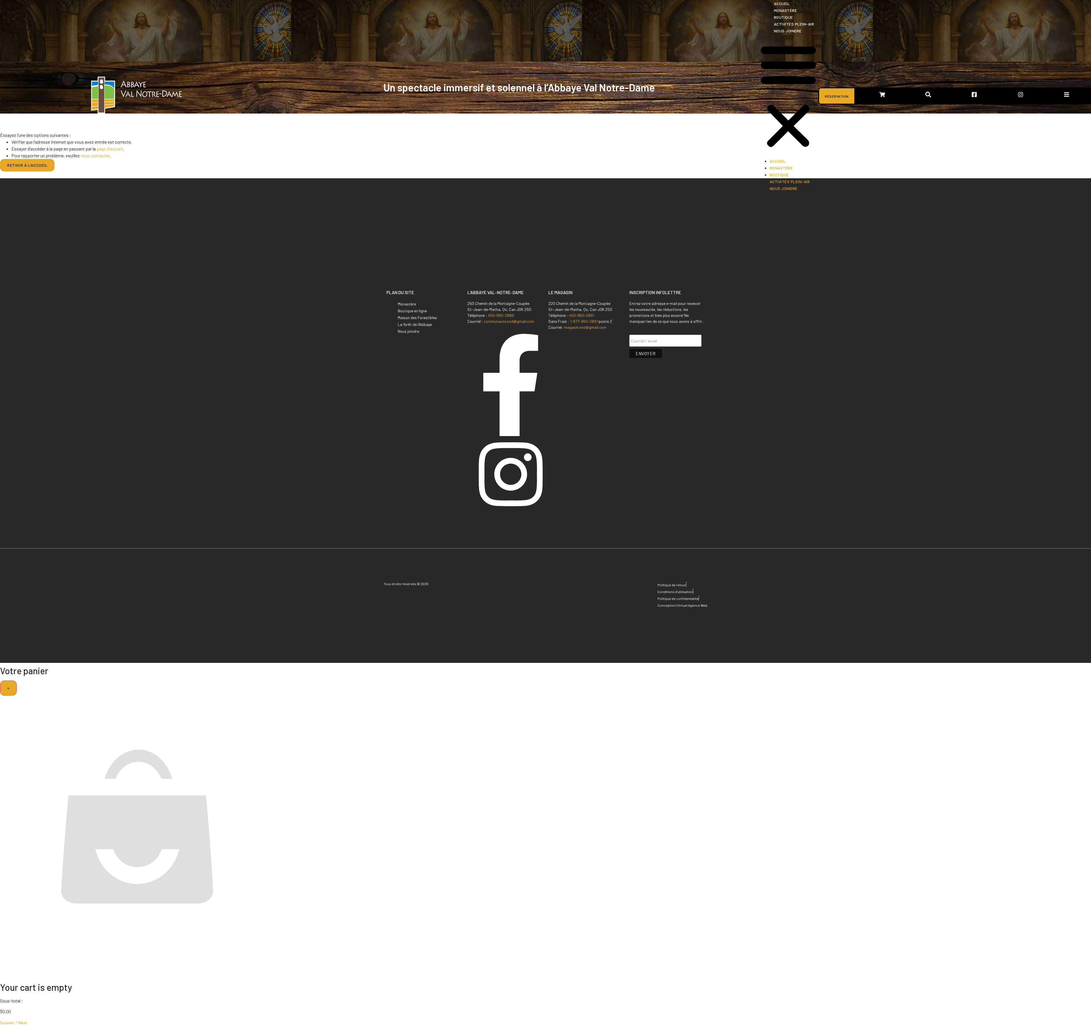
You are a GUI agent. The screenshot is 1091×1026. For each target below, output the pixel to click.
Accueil (782, 3)
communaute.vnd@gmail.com (509, 321)
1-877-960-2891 (584, 321)
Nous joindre (788, 30)
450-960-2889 (501, 315)
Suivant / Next (13, 1022)
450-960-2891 (581, 315)
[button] (788, 96)
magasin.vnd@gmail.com (585, 327)
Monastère (785, 10)
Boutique (783, 17)
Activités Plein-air (794, 24)
